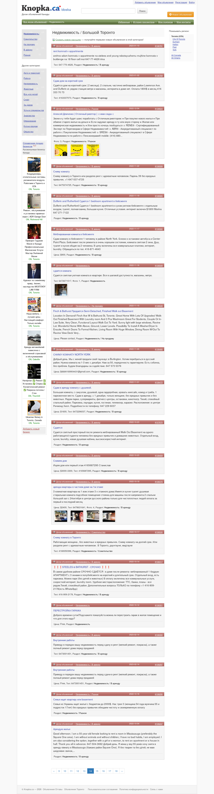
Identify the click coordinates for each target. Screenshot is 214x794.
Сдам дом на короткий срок (68, 80)
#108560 (159, 229)
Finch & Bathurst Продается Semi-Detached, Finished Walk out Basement (93, 311)
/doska (66, 9)
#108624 (159, 108)
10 (65, 771)
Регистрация (181, 2)
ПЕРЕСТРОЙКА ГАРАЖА (67, 610)
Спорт (26, 99)
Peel (175, 47)
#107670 (159, 422)
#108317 (159, 561)
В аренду (28, 49)
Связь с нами (156, 789)
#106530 (159, 532)
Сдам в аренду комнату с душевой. (72, 387)
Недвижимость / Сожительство (90, 532)
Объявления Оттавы (52, 789)
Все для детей (31, 94)
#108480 (159, 349)
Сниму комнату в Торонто (67, 537)
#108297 (159, 664)
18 (116, 771)
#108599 (159, 166)
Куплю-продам (31, 126)
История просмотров (143, 22)
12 (77, 771)
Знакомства (29, 115)
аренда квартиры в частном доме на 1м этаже (78, 486)
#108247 (159, 723)
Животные (28, 88)
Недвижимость (31, 83)
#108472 (159, 382)
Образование (30, 120)
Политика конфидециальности (133, 789)
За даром (28, 104)
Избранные (124, 22)
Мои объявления (165, 2)
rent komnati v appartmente (68, 51)
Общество (28, 131)
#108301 (159, 605)
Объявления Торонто (74, 789)
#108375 (159, 481)
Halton (175, 44)
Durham (176, 41)
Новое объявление (182, 14)
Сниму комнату (61, 171)
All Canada (176, 55)
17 (110, 771)
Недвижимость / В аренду (88, 46)
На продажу (29, 44)
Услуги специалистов (34, 110)
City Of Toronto (179, 39)
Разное (27, 54)
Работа (27, 78)
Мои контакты (184, 22)
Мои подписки (165, 22)
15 (97, 771)
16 (103, 771)
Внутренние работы (64, 640)
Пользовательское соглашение (102, 789)
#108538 (159, 305)
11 (71, 771)
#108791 (159, 46)
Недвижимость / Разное (87, 108)
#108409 (159, 455)
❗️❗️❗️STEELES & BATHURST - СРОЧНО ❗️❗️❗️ (81, 567)
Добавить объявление (145, 2)
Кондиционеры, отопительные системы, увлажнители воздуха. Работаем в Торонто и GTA (34, 180)
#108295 (159, 694)
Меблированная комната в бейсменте (73, 234)
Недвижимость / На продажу (89, 305)
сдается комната (62, 270)
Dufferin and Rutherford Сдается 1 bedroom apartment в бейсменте (90, 201)
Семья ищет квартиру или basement (73, 699)
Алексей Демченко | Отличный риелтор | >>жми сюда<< (83, 113)
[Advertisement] (181, 113)
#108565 (159, 196)
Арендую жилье (61, 729)
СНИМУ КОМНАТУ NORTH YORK (71, 354)
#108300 (159, 635)
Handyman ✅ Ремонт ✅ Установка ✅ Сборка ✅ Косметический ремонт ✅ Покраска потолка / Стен (34, 386)
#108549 (159, 265)
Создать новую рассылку (68, 39)
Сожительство (30, 38)
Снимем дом (60, 460)
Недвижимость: (31, 33)
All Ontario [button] (175, 57)
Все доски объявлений (35, 21)
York (174, 49)
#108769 (159, 75)
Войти (192, 2)
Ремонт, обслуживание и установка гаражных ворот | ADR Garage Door (34, 213)
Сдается (57, 427)
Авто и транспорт (32, 72)
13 (84, 771)
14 (90, 771)
